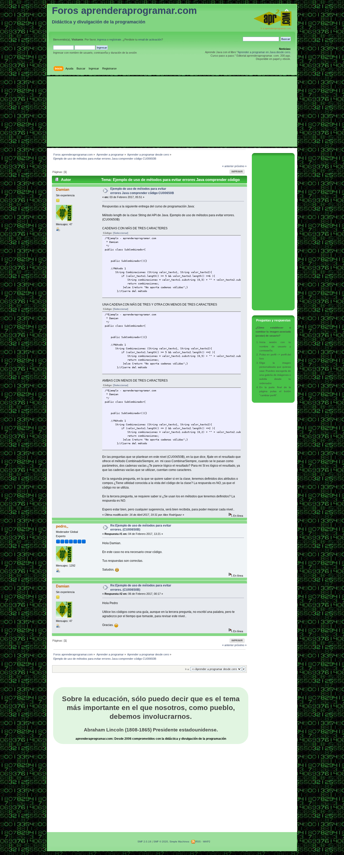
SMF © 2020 (160, 841)
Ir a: (187, 669)
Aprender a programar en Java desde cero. (264, 52)
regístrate (115, 39)
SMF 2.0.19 (144, 841)
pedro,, (62, 526)
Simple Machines (179, 841)
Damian (62, 189)
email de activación (149, 39)
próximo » (240, 166)
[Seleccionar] (120, 233)
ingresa (101, 39)
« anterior (228, 166)
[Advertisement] (172, 111)
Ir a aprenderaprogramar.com (276, 28)
